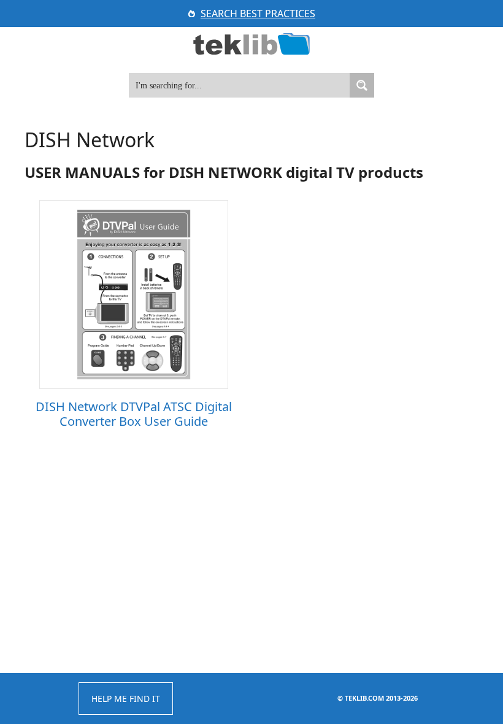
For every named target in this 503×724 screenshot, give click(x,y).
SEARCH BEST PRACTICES (258, 13)
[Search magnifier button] (362, 85)
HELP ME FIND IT (125, 698)
